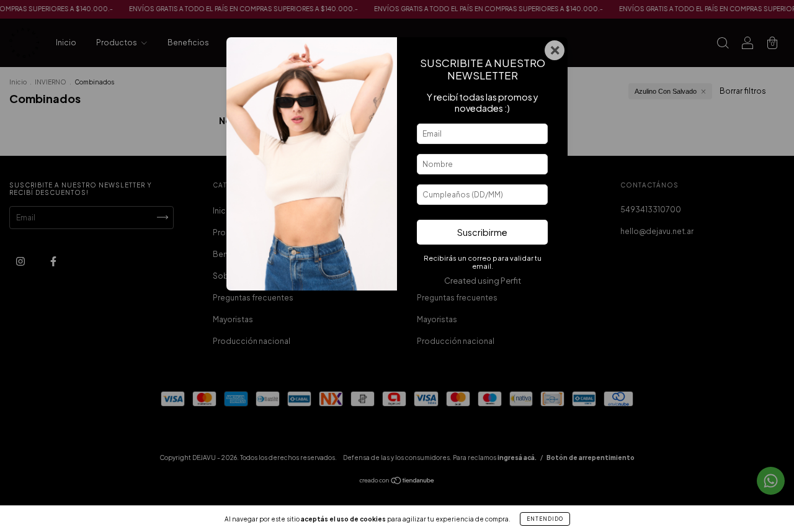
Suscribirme (482, 232)
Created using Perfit (482, 281)
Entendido (545, 519)
